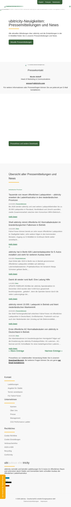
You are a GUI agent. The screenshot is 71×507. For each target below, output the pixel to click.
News (17, 228)
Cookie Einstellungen (12, 439)
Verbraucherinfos (10, 443)
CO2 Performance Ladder (20, 422)
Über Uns (13, 410)
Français (48, 2)
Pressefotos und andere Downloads (24, 144)
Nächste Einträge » (53, 351)
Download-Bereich (16, 360)
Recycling (8, 451)
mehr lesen (13, 217)
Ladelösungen (13, 384)
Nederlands (56, 2)
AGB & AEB (8, 447)
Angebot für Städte (15, 388)
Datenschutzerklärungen (31, 501)
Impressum (44, 501)
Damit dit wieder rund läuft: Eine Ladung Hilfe (29, 279)
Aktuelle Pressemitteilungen (21, 42)
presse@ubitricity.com (35, 83)
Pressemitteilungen (21, 204)
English (41, 2)
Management (15, 418)
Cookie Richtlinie (10, 436)
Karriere (13, 407)
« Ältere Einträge (16, 351)
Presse (13, 414)
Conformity (8, 455)
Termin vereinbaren (15, 392)
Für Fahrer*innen (14, 396)
